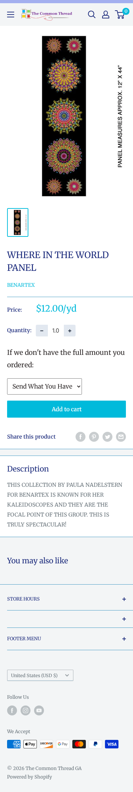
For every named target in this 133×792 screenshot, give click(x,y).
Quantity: (19, 330)
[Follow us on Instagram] (26, 710)
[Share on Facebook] (80, 437)
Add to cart (67, 409)
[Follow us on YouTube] (39, 710)
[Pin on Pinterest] (94, 437)
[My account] (105, 14)
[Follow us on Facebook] (12, 710)
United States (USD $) (34, 675)
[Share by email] (121, 437)
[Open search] (92, 14)
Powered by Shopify (29, 777)
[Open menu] (10, 14)
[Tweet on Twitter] (107, 437)
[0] (120, 14)
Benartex (21, 285)
